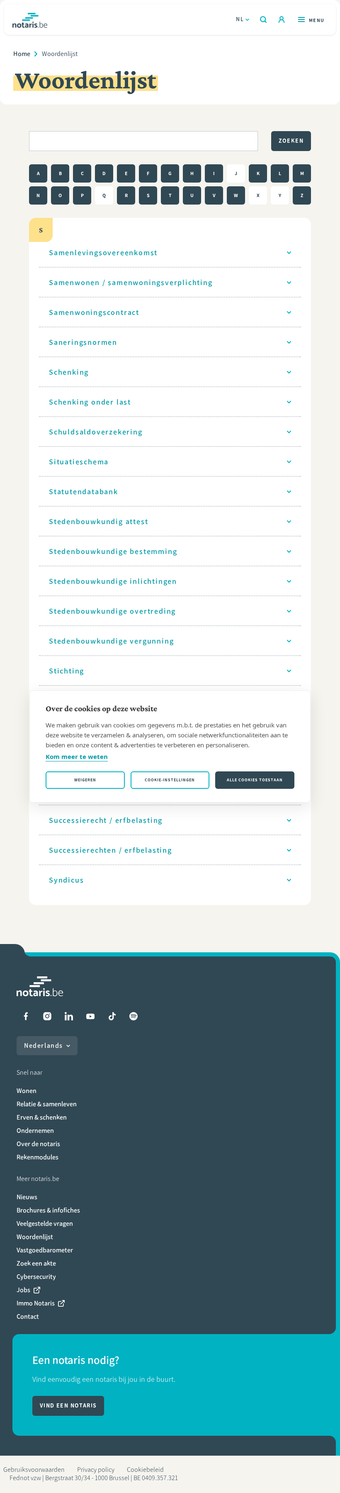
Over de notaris (38, 1144)
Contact (28, 1316)
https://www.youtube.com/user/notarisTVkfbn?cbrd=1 (90, 1016)
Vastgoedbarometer (45, 1250)
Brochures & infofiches (48, 1210)
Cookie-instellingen (170, 780)
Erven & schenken (42, 1117)
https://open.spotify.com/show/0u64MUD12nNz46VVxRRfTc (133, 1016)
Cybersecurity (36, 1277)
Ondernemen (35, 1130)
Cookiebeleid (145, 1469)
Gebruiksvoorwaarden (34, 1469)
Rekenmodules (37, 1157)
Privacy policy (95, 1469)
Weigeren (85, 780)
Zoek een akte (36, 1263)
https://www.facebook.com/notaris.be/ (25, 1016)
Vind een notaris (68, 1405)
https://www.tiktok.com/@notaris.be (112, 1016)
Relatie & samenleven (47, 1104)
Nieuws (27, 1197)
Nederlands (43, 1045)
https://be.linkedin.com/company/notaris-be (68, 1016)
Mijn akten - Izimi (281, 19)
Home (21, 54)
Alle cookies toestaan (255, 780)
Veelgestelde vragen (45, 1223)
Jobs (23, 1290)
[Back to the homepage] (29, 19)
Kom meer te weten (77, 756)
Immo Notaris (36, 1303)
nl (240, 19)
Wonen (26, 1091)
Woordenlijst (35, 1237)
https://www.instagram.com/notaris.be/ (47, 1016)
